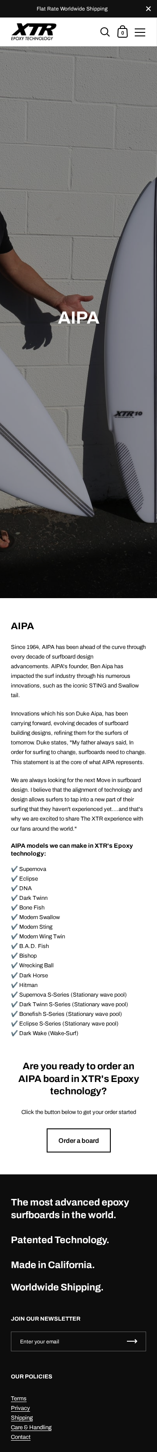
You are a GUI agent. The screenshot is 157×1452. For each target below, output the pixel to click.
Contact (21, 1437)
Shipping (22, 1418)
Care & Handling (31, 1427)
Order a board (78, 1140)
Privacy (20, 1408)
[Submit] (132, 1341)
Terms (19, 1399)
